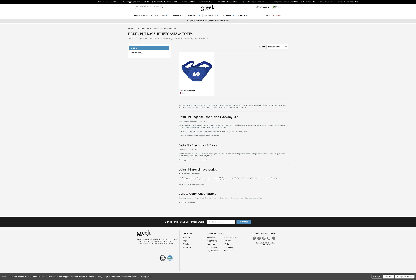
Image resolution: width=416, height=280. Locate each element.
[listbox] (277, 46)
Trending (277, 16)
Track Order (211, 244)
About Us (186, 237)
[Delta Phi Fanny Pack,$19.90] (196, 70)
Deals (267, 16)
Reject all (388, 276)
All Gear (227, 15)
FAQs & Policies (212, 251)
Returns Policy (212, 247)
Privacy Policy (146, 276)
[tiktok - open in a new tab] (273, 238)
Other (241, 15)
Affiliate (186, 244)
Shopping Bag (212, 241)
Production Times (230, 237)
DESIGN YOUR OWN (158, 16)
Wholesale (187, 247)
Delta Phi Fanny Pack (187, 90)
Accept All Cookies (405, 276)
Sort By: (262, 47)
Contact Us (211, 237)
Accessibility (228, 247)
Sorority (193, 15)
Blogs (185, 241)
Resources (227, 241)
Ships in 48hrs (139, 16)
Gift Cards (227, 244)
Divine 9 (177, 15)
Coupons (227, 251)
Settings (376, 276)
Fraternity (210, 15)
